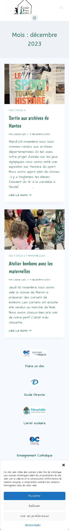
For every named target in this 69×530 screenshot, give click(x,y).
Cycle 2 (21, 110)
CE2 (11, 110)
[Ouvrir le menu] (61, 7)
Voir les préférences (34, 516)
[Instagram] (34, 18)
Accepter (34, 496)
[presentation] (34, 84)
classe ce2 (19, 134)
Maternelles (36, 255)
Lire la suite (20, 195)
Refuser (34, 506)
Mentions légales (32, 524)
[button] (63, 465)
